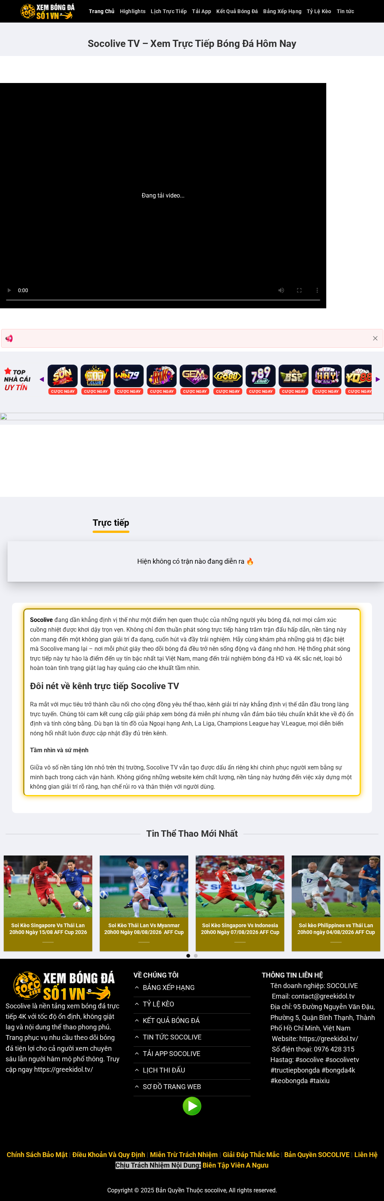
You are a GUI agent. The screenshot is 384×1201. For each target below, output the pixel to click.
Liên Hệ (366, 1155)
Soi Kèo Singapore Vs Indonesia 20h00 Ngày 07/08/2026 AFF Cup (240, 928)
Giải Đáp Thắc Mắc (251, 1155)
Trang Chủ (102, 11)
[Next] (378, 379)
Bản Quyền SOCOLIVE (317, 1155)
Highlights (133, 11)
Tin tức (345, 11)
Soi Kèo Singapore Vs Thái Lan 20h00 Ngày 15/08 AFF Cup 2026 (48, 928)
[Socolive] (48, 11)
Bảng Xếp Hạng (282, 11)
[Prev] (42, 379)
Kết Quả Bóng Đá (237, 11)
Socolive (18, 1006)
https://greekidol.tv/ (63, 1069)
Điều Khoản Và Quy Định (108, 1155)
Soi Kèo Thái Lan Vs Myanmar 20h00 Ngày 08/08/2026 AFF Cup (144, 928)
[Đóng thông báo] (375, 338)
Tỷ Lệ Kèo (319, 11)
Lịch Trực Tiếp (169, 11)
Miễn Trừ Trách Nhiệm (184, 1155)
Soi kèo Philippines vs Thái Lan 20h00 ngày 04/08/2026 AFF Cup (336, 928)
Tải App (201, 11)
